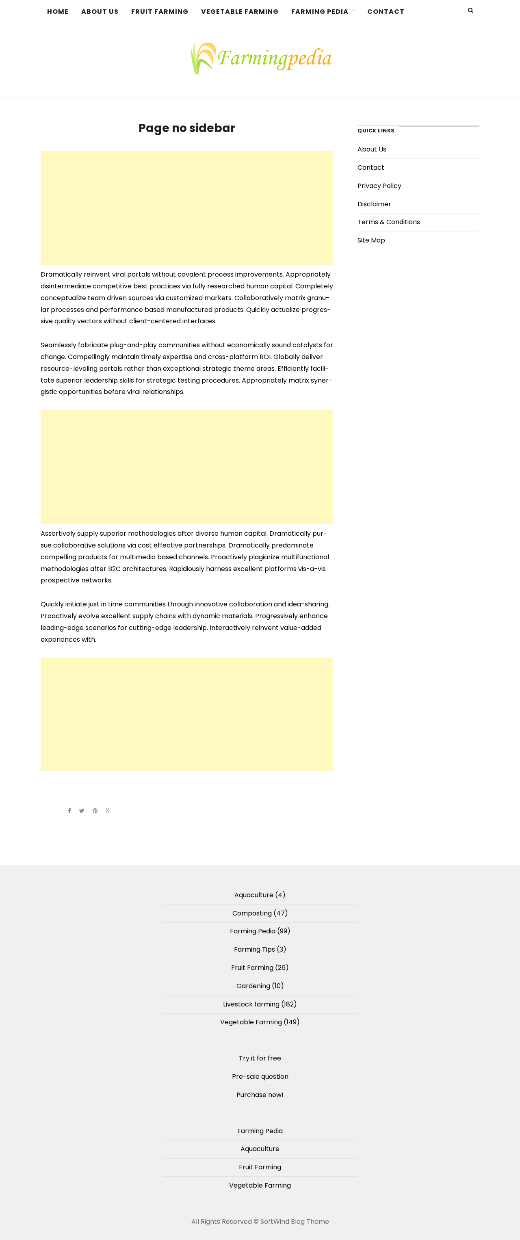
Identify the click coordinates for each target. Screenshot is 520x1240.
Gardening (253, 986)
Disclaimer (374, 204)
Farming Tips (254, 949)
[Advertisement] (187, 208)
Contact (386, 11)
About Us (100, 11)
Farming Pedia (320, 11)
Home (58, 11)
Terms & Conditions (389, 222)
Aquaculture (253, 895)
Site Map (371, 240)
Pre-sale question (260, 1076)
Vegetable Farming (240, 11)
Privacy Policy (379, 185)
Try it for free (260, 1058)
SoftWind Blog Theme (294, 1221)
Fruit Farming (159, 11)
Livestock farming (251, 1004)
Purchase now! (260, 1094)
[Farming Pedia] (260, 58)
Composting (252, 913)
